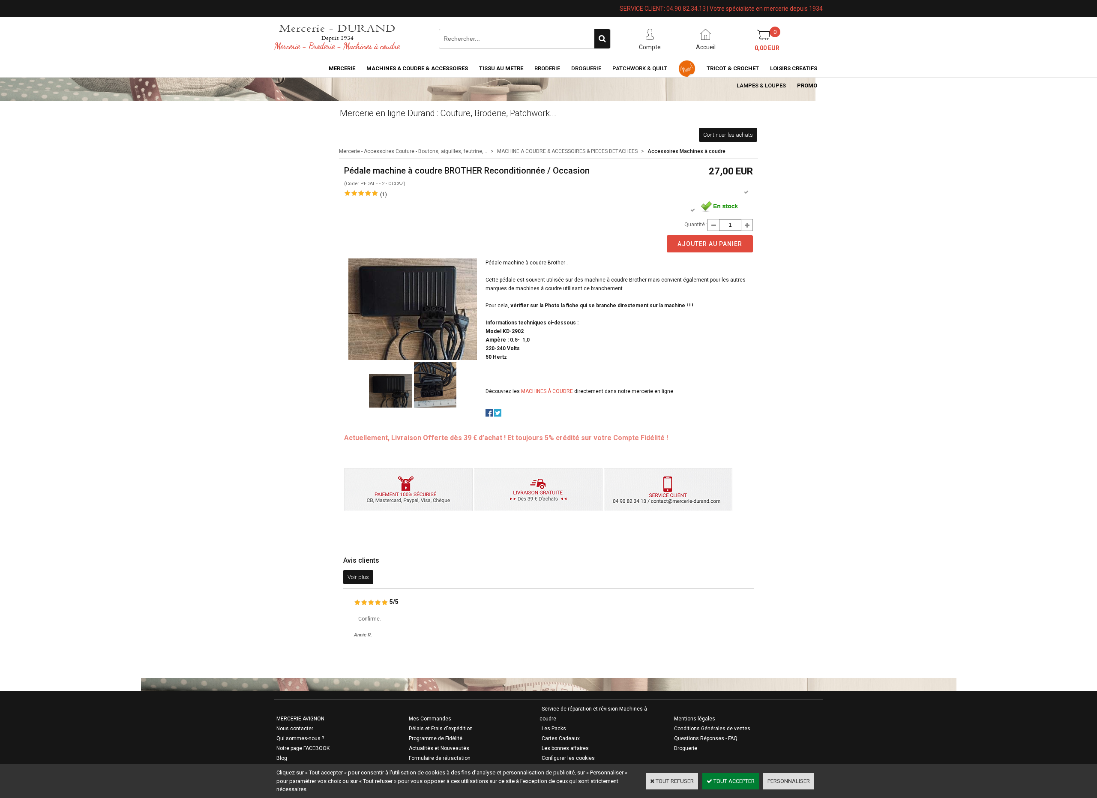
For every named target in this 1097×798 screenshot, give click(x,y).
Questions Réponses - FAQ (705, 738)
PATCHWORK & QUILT (639, 68)
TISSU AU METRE (501, 68)
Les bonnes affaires (565, 748)
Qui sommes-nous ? (300, 738)
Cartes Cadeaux (561, 738)
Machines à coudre (547, 391)
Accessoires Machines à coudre (686, 151)
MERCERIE (342, 68)
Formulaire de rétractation (440, 758)
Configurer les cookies (568, 758)
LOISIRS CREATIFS (793, 68)
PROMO (807, 85)
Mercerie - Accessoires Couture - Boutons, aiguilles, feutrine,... (413, 151)
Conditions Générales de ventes (712, 729)
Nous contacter (294, 729)
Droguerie (586, 68)
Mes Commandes (430, 719)
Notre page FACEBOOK (303, 748)
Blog (281, 758)
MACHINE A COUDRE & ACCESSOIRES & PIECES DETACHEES (567, 151)
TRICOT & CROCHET (733, 68)
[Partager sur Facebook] (489, 414)
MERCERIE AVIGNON (300, 719)
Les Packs (554, 729)
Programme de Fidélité (435, 738)
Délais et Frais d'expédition (441, 729)
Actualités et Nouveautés (439, 748)
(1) (383, 194)
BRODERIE (547, 68)
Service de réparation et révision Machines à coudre (593, 714)
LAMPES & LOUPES (761, 85)
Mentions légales (694, 719)
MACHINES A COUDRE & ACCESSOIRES (417, 68)
